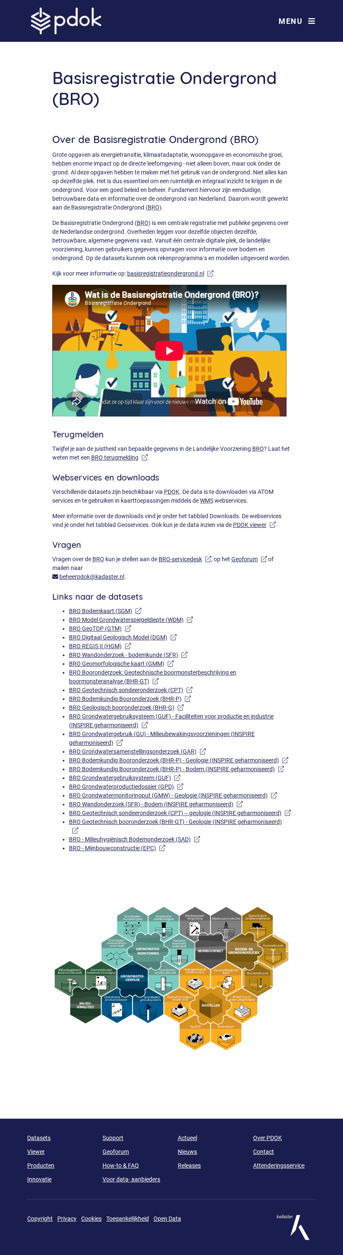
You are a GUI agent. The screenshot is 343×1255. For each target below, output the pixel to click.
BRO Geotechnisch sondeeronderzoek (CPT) (130, 690)
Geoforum (249, 559)
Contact (263, 1151)
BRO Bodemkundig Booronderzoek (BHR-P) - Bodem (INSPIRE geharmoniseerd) (176, 769)
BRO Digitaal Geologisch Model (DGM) (123, 637)
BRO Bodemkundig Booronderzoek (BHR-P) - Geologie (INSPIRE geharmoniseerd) (178, 760)
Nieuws (187, 1151)
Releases (189, 1165)
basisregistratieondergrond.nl (170, 273)
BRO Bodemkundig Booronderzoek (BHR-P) (130, 698)
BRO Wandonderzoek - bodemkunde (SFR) (128, 655)
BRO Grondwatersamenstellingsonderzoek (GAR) (137, 751)
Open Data (167, 1218)
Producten (40, 1165)
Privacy (67, 1218)
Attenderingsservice (279, 1165)
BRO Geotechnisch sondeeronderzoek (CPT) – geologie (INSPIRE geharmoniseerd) (180, 813)
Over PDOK (267, 1138)
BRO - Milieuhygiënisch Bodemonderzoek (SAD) (134, 839)
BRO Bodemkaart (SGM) (105, 611)
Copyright (40, 1218)
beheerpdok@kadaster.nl (91, 576)
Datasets (39, 1138)
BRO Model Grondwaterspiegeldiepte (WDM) (131, 619)
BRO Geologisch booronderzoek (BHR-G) (126, 707)
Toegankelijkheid (127, 1218)
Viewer (36, 1151)
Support (112, 1138)
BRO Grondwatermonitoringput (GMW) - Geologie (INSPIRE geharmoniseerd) (173, 795)
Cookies (91, 1218)
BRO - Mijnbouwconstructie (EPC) (117, 848)
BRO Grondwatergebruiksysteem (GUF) (124, 777)
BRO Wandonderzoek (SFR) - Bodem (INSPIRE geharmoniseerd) (156, 804)
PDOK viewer (254, 524)
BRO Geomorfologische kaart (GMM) (121, 663)
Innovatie (39, 1179)
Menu (292, 21)
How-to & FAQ (120, 1165)
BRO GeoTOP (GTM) (100, 628)
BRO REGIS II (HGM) (100, 646)
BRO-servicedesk (185, 559)
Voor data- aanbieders (131, 1179)
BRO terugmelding (119, 457)
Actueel (187, 1138)
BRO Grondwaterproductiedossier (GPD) (126, 786)
